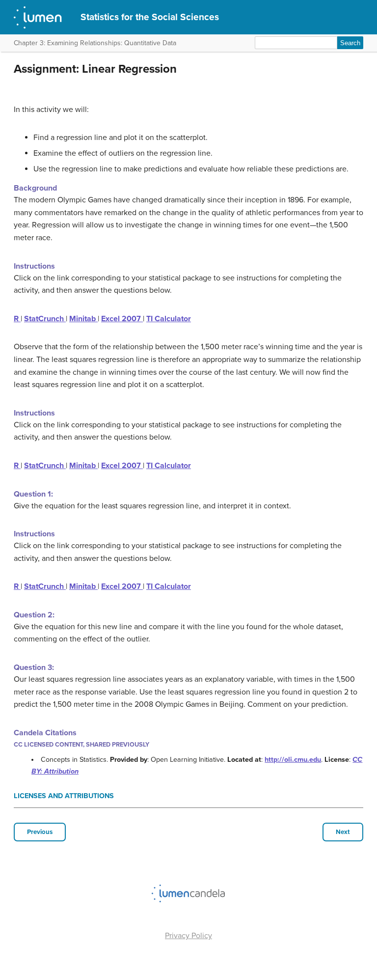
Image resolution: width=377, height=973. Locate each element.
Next (343, 832)
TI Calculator (168, 319)
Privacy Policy (188, 936)
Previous (40, 832)
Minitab (83, 319)
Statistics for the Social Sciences (150, 17)
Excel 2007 (122, 319)
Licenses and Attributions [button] (64, 796)
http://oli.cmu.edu (293, 759)
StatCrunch (45, 319)
